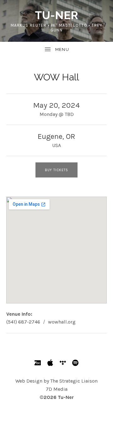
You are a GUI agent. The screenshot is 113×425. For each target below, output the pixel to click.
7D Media (56, 389)
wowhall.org (62, 322)
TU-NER (56, 15)
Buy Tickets (56, 170)
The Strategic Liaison (74, 381)
